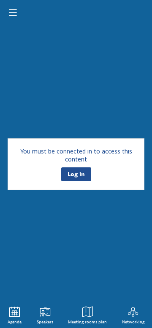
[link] (15, 315)
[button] (12, 12)
